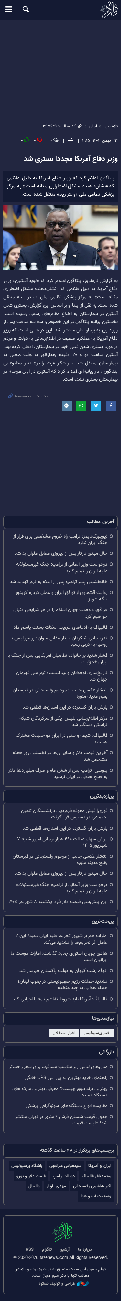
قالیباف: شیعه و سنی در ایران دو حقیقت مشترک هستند (61, 739)
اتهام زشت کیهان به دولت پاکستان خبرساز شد (63, 971)
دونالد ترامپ (64, 1176)
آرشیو (65, 1249)
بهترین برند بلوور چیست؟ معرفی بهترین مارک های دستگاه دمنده (59, 1092)
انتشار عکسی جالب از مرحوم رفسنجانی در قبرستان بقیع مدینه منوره (60, 693)
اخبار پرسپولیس (97, 1033)
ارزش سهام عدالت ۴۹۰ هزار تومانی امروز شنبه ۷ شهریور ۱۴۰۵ (62, 842)
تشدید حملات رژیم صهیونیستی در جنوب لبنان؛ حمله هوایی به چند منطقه (62, 985)
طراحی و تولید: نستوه (57, 1284)
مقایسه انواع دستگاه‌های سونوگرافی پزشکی (66, 1106)
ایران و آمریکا (99, 1165)
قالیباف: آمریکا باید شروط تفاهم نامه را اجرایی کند (60, 999)
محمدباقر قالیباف (96, 1176)
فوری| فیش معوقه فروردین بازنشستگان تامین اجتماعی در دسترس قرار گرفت (64, 814)
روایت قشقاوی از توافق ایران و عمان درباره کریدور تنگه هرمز (61, 596)
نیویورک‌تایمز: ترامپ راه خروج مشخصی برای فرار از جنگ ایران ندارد (60, 539)
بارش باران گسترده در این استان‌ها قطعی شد (65, 707)
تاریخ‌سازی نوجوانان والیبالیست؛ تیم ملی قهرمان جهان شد (61, 676)
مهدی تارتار (56, 1186)
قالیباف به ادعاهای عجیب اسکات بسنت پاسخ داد (60, 627)
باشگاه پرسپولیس (26, 1165)
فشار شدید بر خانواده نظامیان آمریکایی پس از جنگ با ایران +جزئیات (57, 659)
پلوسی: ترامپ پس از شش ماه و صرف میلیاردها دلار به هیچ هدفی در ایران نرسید (57, 774)
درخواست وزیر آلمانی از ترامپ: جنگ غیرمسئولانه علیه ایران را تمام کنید (61, 567)
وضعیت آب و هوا (96, 1196)
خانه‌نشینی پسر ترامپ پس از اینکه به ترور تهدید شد (58, 582)
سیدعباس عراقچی (65, 1165)
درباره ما (85, 1249)
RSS (30, 1249)
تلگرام (47, 1249)
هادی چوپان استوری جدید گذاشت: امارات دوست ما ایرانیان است (59, 957)
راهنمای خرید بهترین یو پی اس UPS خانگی (66, 1078)
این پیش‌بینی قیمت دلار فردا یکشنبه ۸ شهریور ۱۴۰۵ (57, 902)
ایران (93, 126)
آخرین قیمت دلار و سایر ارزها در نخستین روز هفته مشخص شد (60, 756)
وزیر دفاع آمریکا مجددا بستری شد (71, 159)
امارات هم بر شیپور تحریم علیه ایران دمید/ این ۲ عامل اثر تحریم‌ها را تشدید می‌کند (61, 939)
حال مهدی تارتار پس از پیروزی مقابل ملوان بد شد (61, 553)
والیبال (34, 1186)
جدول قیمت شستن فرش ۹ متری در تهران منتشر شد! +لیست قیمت (61, 1120)
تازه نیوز (60, 9)
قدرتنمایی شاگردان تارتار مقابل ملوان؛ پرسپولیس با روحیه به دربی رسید (58, 641)
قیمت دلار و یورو (31, 1176)
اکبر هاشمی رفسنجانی (92, 1186)
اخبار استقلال (64, 1033)
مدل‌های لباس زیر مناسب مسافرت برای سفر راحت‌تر (58, 1067)
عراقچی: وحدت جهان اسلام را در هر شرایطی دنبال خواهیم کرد (60, 613)
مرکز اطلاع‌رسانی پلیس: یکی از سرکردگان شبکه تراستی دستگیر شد (63, 722)
